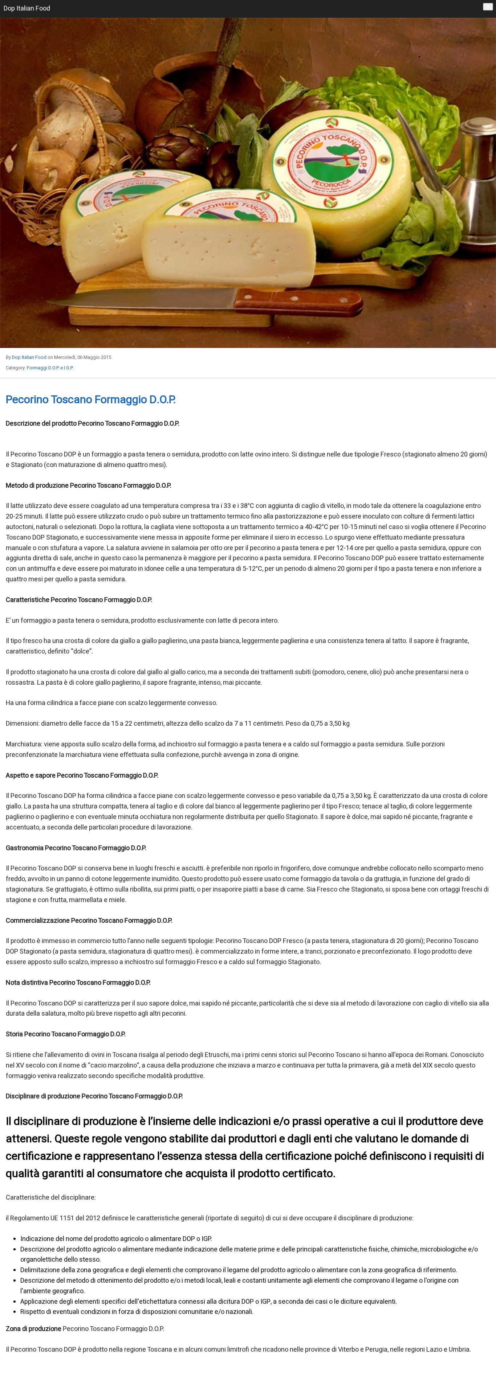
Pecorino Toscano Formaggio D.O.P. (91, 400)
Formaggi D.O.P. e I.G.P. (50, 367)
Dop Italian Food (29, 357)
